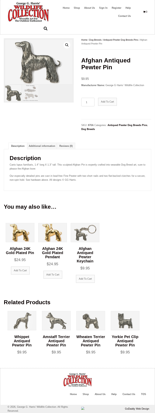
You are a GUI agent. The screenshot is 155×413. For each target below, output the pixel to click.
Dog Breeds (95, 40)
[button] (67, 45)
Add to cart (107, 101)
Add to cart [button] (20, 270)
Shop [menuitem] (86, 394)
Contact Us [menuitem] (128, 394)
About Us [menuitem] (100, 394)
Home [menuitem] (73, 394)
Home (84, 40)
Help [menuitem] (114, 394)
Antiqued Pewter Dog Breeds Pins (120, 40)
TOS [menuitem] (143, 394)
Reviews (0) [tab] (66, 146)
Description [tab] (18, 146)
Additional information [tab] (42, 146)
